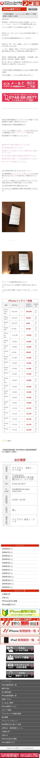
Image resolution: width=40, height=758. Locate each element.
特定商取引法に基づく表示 (11, 724)
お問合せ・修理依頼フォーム (12, 728)
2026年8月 (6, 549)
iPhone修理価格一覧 (9, 696)
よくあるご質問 (7, 703)
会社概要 (5, 717)
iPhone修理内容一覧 (9, 685)
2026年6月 (6, 556)
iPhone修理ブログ (8, 604)
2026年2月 (6, 570)
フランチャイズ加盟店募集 (11, 713)
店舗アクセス (6, 699)
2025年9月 (6, 587)
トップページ (6, 681)
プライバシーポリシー (10, 721)
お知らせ (5, 597)
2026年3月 (6, 566)
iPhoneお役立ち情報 (9, 601)
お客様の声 (6, 594)
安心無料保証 (6, 692)
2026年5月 (6, 559)
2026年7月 (6, 552)
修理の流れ (6, 688)
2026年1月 (6, 573)
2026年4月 (6, 563)
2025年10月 (6, 584)
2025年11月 (6, 580)
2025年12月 (6, 577)
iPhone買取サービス (9, 706)
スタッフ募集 (6, 710)
